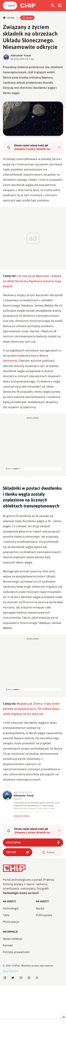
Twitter (11, 852)
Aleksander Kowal (21, 55)
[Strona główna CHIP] (28, 5)
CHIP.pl (16, 965)
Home (10, 17)
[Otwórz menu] (60, 5)
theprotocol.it (11, 971)
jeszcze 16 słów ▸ (22, 816)
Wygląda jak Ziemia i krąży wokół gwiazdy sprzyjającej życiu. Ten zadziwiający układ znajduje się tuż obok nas (31, 709)
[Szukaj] (53, 6)
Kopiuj (50, 852)
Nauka (29, 17)
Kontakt (8, 945)
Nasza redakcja (12, 938)
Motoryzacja (11, 921)
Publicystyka (44, 915)
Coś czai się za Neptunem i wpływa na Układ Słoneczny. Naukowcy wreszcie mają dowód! (32, 281)
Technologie (11, 908)
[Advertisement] (33, 443)
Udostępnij (13, 842)
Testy (6, 915)
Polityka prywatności (16, 952)
